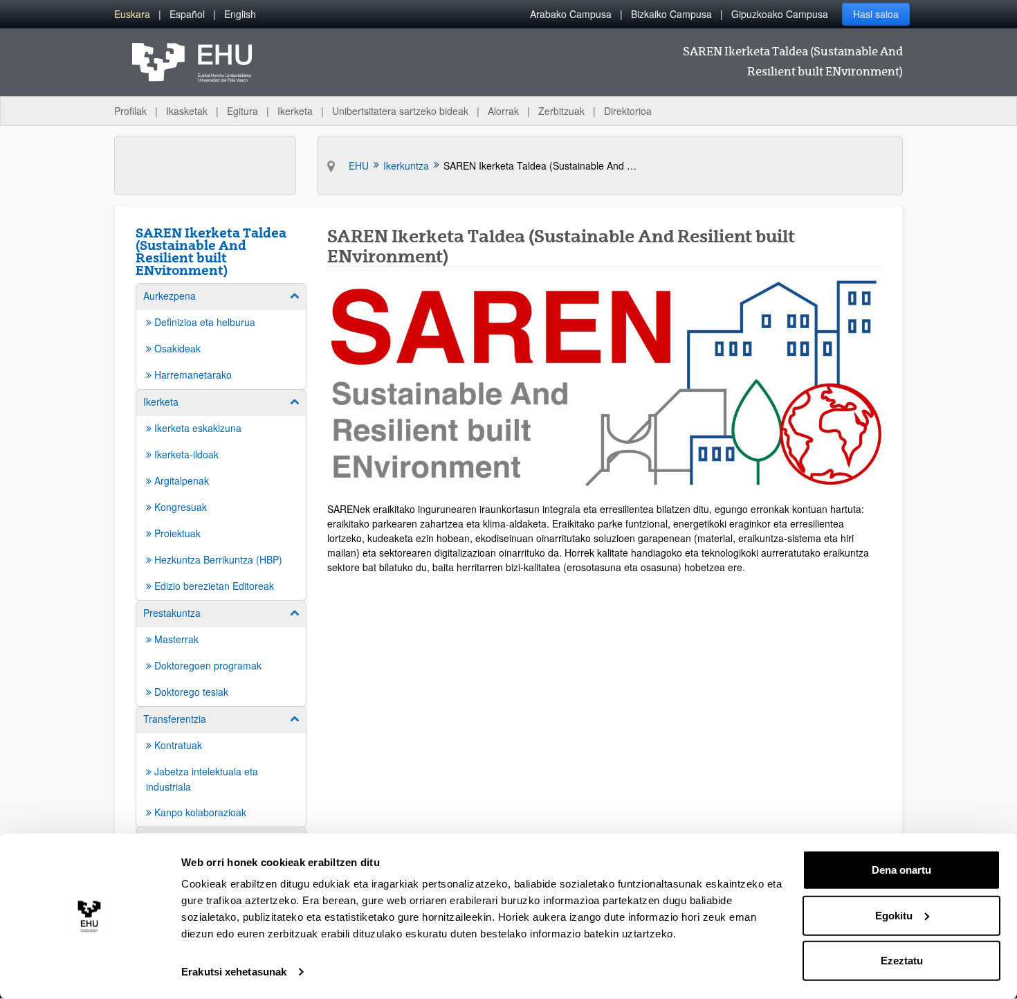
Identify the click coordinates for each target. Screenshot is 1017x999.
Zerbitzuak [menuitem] (561, 111)
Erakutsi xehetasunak (233, 972)
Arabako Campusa (571, 14)
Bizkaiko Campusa (671, 14)
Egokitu (894, 915)
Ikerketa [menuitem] (295, 111)
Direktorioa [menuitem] (628, 111)
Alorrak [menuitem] (503, 111)
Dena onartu (901, 870)
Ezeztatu (902, 960)
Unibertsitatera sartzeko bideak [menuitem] (400, 111)
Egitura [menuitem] (242, 111)
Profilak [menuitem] (130, 111)
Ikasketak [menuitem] (187, 111)
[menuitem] (132, 14)
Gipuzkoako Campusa (779, 14)
